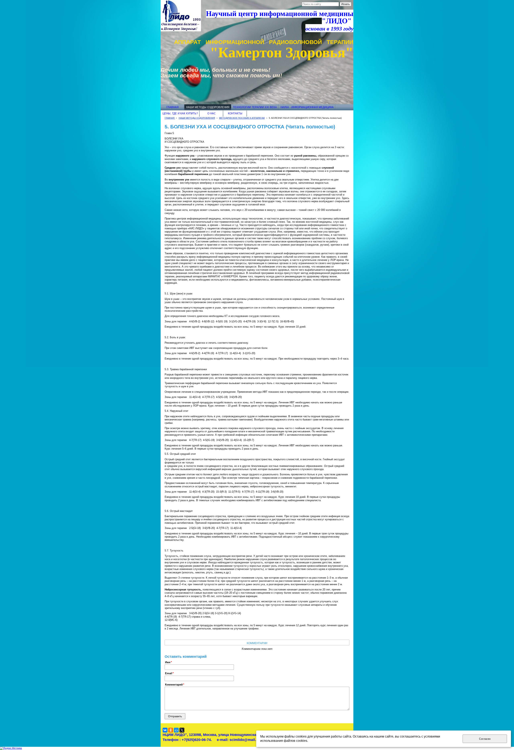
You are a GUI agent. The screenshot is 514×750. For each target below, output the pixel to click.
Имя (167, 662)
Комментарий (174, 684)
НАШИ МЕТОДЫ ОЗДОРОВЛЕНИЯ (197, 118)
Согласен (485, 738)
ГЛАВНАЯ (170, 118)
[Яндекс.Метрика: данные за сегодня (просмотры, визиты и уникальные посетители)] (11, 748)
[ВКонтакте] (165, 730)
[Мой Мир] (176, 730)
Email (168, 673)
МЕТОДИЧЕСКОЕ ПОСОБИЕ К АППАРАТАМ (242, 118)
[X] (181, 730)
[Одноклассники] (170, 730)
